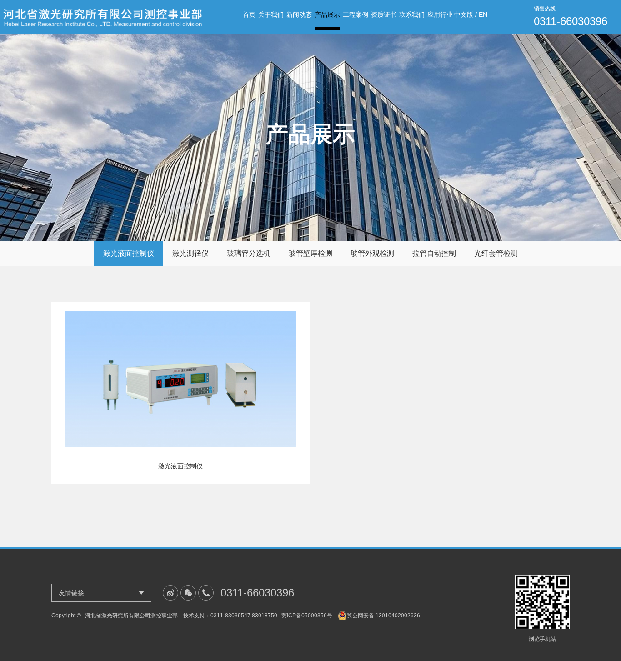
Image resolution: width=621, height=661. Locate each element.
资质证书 (383, 14)
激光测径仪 (190, 253)
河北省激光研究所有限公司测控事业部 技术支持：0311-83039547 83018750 (181, 615)
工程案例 (355, 14)
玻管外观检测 (372, 253)
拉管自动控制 (434, 253)
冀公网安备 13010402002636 (383, 615)
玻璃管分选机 (248, 253)
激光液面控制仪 (128, 253)
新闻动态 (299, 14)
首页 (249, 14)
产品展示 (327, 14)
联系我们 (412, 14)
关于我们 (271, 14)
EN (483, 14)
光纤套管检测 (496, 253)
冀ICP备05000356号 (306, 615)
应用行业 (440, 14)
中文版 (463, 14)
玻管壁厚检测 (310, 253)
